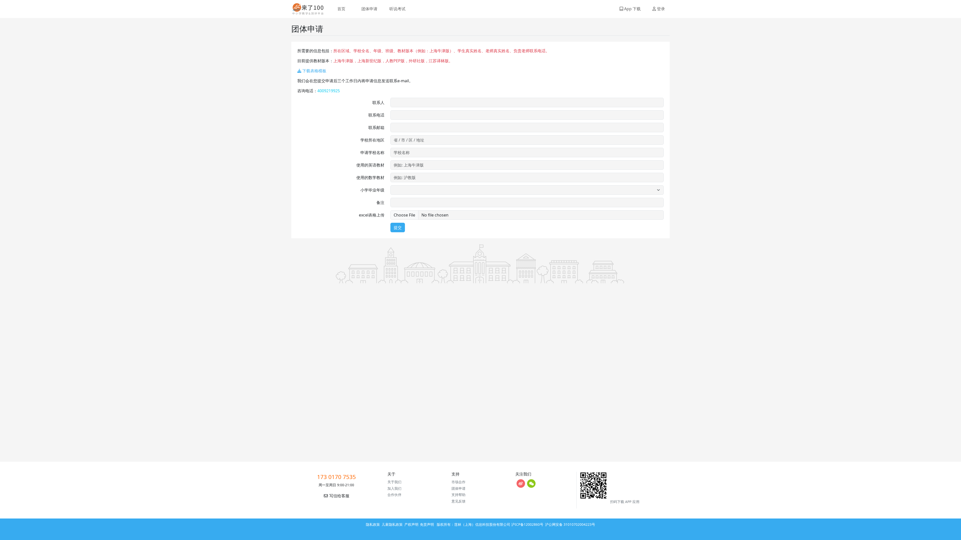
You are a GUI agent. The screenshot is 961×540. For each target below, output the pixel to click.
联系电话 (376, 115)
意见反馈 (458, 501)
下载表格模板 (313, 71)
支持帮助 (458, 494)
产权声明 (411, 524)
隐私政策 (373, 524)
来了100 (305, 9)
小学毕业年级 (372, 190)
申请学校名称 (372, 152)
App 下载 (632, 9)
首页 (341, 9)
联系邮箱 (376, 127)
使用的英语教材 (370, 165)
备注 (380, 202)
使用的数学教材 (370, 177)
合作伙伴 (394, 494)
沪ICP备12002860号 (527, 524)
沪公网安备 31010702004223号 (570, 524)
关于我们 (394, 482)
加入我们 (394, 488)
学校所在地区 (372, 140)
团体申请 (369, 9)
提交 (398, 227)
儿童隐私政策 (392, 524)
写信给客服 (338, 495)
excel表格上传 (371, 215)
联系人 (378, 102)
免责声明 (427, 524)
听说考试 (397, 9)
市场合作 (458, 482)
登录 (660, 9)
